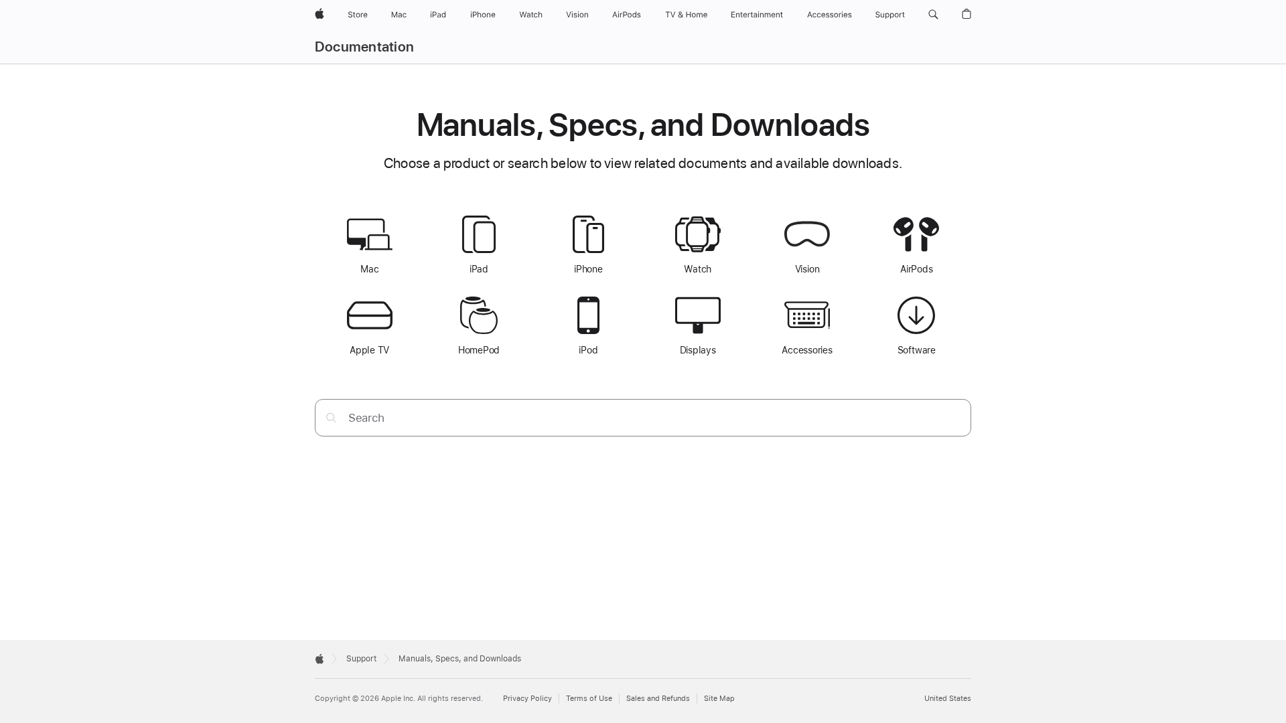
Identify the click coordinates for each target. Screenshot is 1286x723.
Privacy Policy (527, 698)
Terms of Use (589, 698)
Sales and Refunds (658, 698)
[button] (933, 14)
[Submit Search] (331, 417)
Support (361, 658)
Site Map (719, 698)
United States (947, 698)
